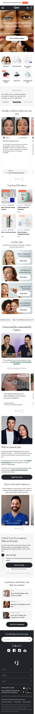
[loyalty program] (27, 8)
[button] (29, 709)
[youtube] (25, 650)
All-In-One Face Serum (8, 232)
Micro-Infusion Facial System (8, 208)
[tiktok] (19, 650)
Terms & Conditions (6, 702)
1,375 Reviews (27, 205)
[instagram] (8, 650)
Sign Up (29, 639)
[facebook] (14, 650)
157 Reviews (27, 230)
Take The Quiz (19, 565)
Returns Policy (27, 702)
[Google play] (27, 692)
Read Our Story (16, 477)
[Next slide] (22, 179)
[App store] (27, 688)
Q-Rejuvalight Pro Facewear (23, 208)
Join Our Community (17, 624)
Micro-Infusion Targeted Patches (23, 233)
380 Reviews (11, 230)
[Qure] (17, 8)
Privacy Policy (17, 702)
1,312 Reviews (11, 205)
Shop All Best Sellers (17, 38)
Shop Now (23, 261)
